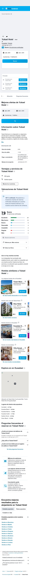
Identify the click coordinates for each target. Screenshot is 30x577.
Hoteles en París (6, 544)
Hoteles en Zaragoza (7, 531)
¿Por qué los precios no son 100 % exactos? (12, 563)
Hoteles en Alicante (7, 538)
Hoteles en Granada (7, 540)
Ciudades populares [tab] (8, 509)
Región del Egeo (18, 571)
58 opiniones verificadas (16, 47)
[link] (14, 295)
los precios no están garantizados (15, 553)
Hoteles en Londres (7, 542)
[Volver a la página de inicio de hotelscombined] (11, 8)
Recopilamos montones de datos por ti (13, 560)
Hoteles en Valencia (7, 533)
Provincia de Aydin (6, 574)
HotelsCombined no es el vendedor (12, 557)
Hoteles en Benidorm (7, 536)
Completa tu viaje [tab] (7, 512)
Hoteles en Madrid (7, 524)
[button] (2, 8)
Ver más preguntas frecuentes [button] (15, 449)
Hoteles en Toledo (7, 529)
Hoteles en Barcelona (7, 522)
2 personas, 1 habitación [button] (10, 57)
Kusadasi (16, 574)
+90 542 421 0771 (7, 45)
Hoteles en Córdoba (7, 527)
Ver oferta (22, 291)
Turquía (8, 571)
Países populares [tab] (21, 509)
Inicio (3, 571)
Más (2, 142)
